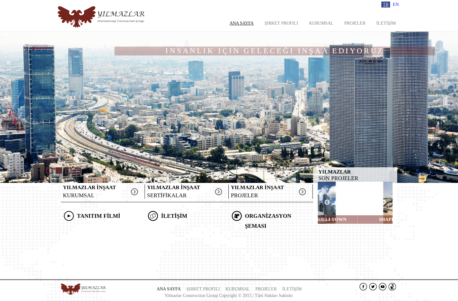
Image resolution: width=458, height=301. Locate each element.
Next (383, 202)
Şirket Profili (281, 23)
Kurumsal (321, 23)
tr (386, 4)
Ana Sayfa (242, 23)
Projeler (354, 23)
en (396, 4)
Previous (327, 202)
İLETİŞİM (386, 23)
